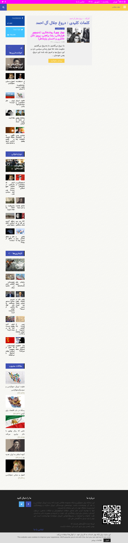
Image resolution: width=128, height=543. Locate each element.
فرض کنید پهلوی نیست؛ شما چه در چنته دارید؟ (10, 327)
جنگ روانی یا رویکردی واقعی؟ (15, 265)
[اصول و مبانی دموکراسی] (10, 76)
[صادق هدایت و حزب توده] (20, 200)
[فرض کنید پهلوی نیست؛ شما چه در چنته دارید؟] (10, 319)
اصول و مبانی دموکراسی (10, 82)
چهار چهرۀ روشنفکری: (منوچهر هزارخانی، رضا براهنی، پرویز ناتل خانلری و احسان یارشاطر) (47, 35)
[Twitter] (21, 504)
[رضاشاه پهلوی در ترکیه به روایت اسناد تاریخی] (20, 113)
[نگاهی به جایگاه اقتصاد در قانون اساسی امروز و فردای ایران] (10, 130)
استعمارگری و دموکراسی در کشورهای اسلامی (20, 185)
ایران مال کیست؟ (10, 101)
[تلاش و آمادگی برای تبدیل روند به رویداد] (20, 231)
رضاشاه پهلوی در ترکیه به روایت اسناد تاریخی (20, 121)
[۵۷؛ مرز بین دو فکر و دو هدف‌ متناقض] (20, 216)
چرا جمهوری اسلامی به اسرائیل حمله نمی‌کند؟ (20, 348)
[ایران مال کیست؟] (10, 95)
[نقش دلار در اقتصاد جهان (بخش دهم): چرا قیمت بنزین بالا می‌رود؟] (20, 294)
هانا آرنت (11, 118)
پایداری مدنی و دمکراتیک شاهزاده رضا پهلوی (20, 138)
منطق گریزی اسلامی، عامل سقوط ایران (10, 223)
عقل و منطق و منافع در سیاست (10, 238)
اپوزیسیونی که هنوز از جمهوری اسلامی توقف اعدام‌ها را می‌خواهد (10, 350)
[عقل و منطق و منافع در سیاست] (10, 231)
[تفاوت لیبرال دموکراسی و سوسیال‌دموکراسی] (20, 95)
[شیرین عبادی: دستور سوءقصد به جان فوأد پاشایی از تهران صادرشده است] (10, 294)
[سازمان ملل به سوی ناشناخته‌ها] (20, 277)
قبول (107, 540)
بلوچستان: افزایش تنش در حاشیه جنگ (10, 285)
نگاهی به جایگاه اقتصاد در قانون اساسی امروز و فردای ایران (10, 139)
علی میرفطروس (60, 29)
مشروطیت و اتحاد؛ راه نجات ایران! (10, 207)
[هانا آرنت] (10, 113)
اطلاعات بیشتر (96, 540)
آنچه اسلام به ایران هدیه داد (15, 65)
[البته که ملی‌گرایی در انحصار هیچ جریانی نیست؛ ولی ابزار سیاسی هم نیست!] (10, 177)
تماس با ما (80, 1)
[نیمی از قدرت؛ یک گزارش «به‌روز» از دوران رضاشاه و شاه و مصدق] (20, 319)
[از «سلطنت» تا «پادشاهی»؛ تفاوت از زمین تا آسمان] (20, 76)
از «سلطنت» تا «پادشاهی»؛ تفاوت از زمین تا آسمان (20, 85)
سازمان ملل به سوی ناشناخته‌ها (20, 284)
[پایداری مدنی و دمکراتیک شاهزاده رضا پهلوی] (20, 130)
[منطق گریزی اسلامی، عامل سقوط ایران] (10, 216)
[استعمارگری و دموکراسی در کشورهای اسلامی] (20, 177)
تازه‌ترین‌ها (17, 253)
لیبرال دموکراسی (116, 7)
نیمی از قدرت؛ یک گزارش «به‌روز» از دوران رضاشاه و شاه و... (20, 329)
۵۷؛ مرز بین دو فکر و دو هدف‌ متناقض (20, 223)
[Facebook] (28, 504)
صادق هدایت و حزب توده (20, 206)
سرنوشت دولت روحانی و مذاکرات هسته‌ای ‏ (15, 164)
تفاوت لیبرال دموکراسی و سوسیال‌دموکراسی (20, 103)
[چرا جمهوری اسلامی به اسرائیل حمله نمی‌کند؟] (20, 340)
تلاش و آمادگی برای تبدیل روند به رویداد (20, 239)
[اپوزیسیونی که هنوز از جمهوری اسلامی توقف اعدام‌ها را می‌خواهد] (10, 340)
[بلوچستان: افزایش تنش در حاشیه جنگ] (10, 277)
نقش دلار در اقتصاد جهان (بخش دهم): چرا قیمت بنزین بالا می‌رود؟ (20, 304)
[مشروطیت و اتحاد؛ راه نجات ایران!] (10, 200)
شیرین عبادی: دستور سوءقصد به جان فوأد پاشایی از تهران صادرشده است (10, 306)
